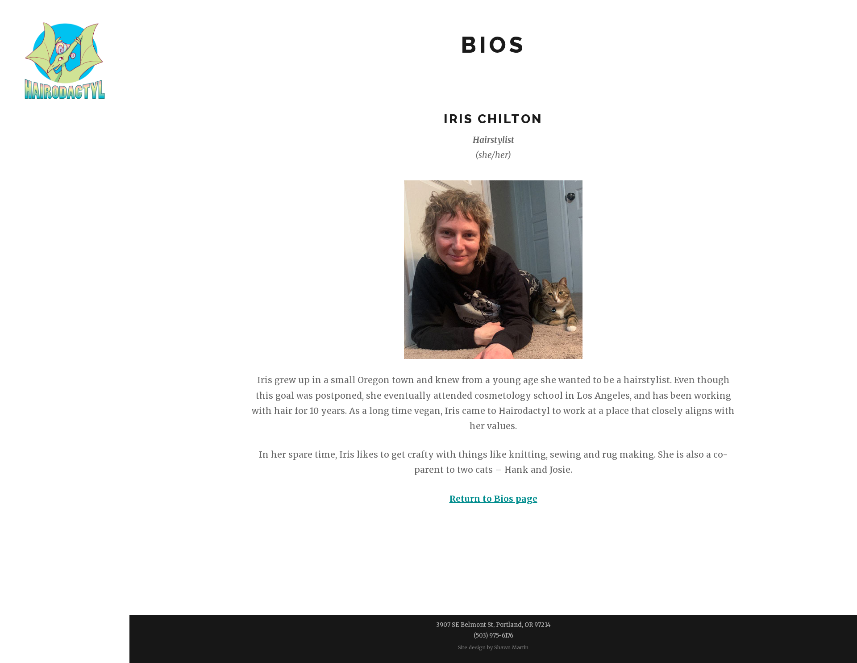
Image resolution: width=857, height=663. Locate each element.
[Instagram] (83, 289)
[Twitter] (65, 289)
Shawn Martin (511, 647)
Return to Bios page (493, 498)
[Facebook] (47, 289)
